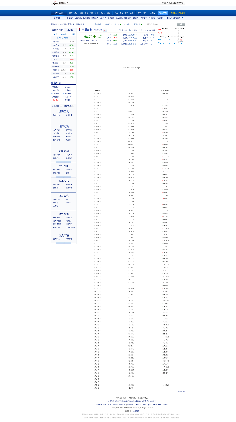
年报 (67, 199)
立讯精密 (55, 77)
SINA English (146, 404)
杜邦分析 (56, 227)
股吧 (144, 13)
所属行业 (56, 158)
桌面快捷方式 (137, 30)
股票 (71, 13)
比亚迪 (54, 59)
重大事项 (64, 235)
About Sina (107, 404)
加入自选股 (151, 30)
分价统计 (56, 133)
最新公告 (56, 199)
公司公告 (55, 94)
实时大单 (111, 18)
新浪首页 (172, 3)
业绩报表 (78, 18)
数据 (131, 13)
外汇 (96, 13)
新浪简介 (99, 404)
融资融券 (127, 18)
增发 (67, 173)
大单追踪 (56, 130)
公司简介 (56, 155)
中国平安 (55, 66)
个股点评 (68, 90)
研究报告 (68, 94)
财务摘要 (56, 218)
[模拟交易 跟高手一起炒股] (105, 30)
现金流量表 (57, 224)
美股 (86, 13)
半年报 (55, 203)
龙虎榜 (135, 18)
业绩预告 (86, 18)
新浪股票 (62, 24)
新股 (126, 13)
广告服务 (115, 404)
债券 (108, 13)
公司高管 (69, 155)
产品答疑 (165, 404)
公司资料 (64, 151)
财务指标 (69, 218)
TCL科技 (126, 24)
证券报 (67, 100)
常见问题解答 (113, 401)
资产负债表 (57, 221)
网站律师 (138, 404)
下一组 (183, 18)
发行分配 (64, 166)
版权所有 (136, 411)
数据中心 (56, 115)
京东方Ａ (55, 45)
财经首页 (165, 3)
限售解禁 (95, 18)
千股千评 (168, 18)
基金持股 (69, 188)
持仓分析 (69, 133)
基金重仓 (119, 18)
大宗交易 (144, 18)
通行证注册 (157, 404)
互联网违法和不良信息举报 (128, 401)
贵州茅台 (55, 70)
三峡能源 (106, 24)
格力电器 (55, 56)
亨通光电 (71, 24)
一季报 (68, 203)
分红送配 (56, 170)
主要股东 (69, 184)
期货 (91, 13)
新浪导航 (180, 3)
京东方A (116, 24)
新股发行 (69, 170)
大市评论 (55, 90)
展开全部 (55, 106)
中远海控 (137, 24)
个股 (121, 13)
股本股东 (64, 180)
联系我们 (122, 404)
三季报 (55, 206)
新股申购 (103, 18)
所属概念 (69, 158)
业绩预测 (176, 18)
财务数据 (64, 214)
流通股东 (56, 188)
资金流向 (70, 18)
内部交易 (152, 18)
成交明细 (69, 130)
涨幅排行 (160, 18)
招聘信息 (130, 404)
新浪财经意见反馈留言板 (147, 401)
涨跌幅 (72, 34)
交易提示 (55, 87)
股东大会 (56, 239)
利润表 (68, 221)
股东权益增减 (71, 227)
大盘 (116, 13)
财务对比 (69, 115)
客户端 (124, 30)
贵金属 (102, 13)
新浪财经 (54, 24)
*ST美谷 (55, 63)
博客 (139, 13)
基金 (76, 13)
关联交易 (69, 239)
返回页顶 (181, 392)
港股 (81, 13)
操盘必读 (68, 87)
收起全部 (68, 106)
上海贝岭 (55, 74)
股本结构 (56, 184)
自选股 (152, 13)
